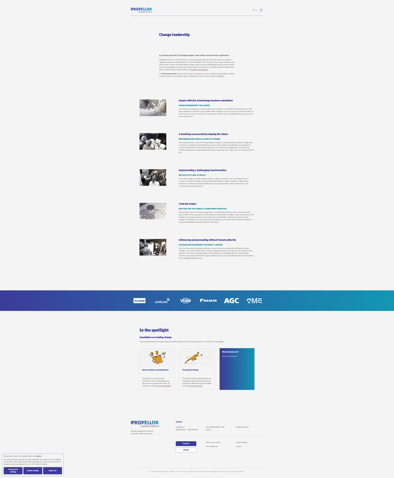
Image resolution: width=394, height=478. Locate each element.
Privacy (184, 471)
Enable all (52, 471)
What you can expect (213, 442)
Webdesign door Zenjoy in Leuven (220, 471)
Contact (238, 446)
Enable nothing (33, 471)
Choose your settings (13, 471)
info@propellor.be (242, 427)
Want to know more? (230, 352)
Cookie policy (192, 471)
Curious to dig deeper (163, 386)
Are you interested (195, 386)
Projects (186, 443)
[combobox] (255, 10)
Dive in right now (212, 446)
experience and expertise (199, 70)
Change (186, 450)
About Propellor (241, 442)
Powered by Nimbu (238, 471)
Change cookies (203, 471)
